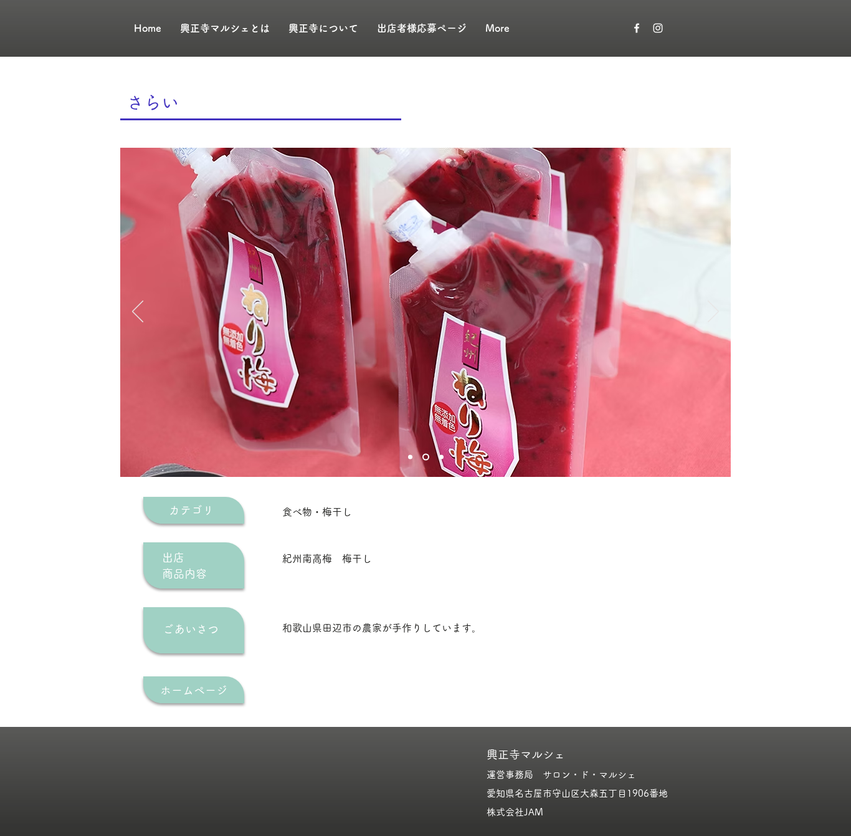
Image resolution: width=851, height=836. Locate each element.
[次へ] (713, 312)
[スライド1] (410, 457)
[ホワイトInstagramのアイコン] (658, 28)
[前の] (137, 312)
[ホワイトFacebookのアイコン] (636, 28)
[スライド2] (424, 457)
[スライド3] (440, 457)
